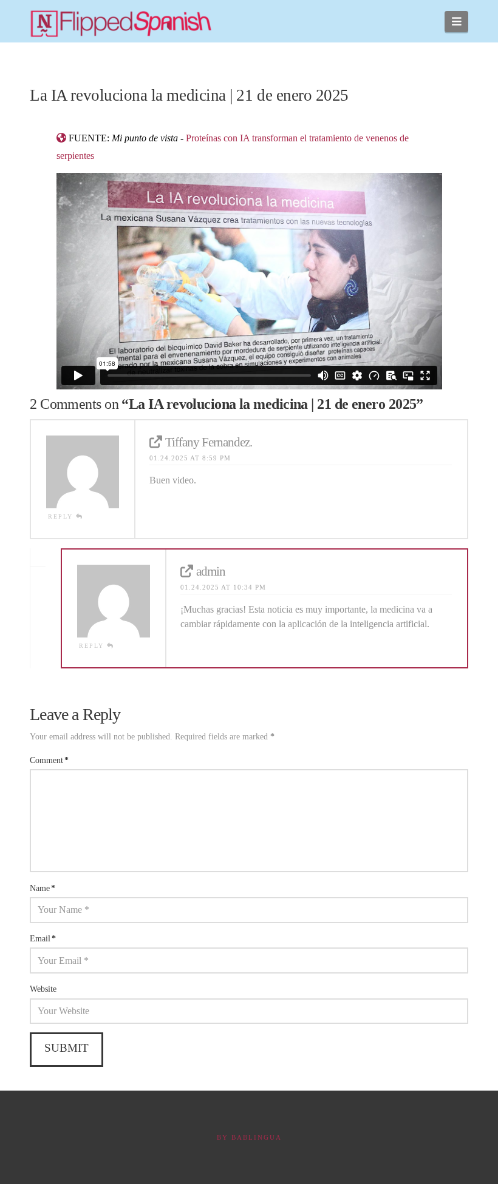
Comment (49, 760)
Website (43, 989)
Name (42, 888)
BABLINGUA (256, 1137)
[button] (456, 21)
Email (43, 938)
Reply (62, 516)
